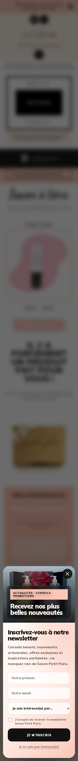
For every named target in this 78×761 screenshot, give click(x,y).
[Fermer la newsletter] (67, 574)
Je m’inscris (39, 735)
